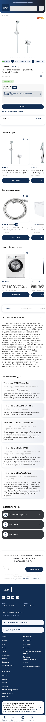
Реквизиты (5, 697)
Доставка (5, 675)
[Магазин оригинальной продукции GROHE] (5, 7)
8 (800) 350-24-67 (29, 605)
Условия (38, 118)
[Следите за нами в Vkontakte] (8, 597)
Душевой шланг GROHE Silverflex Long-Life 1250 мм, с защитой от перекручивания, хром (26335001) (15, 229)
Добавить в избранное (36, 76)
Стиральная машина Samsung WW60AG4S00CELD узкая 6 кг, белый (14, 286)
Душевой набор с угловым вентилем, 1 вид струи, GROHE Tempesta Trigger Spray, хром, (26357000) (15, 172)
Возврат (4, 682)
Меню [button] (22, 720)
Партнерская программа (31, 666)
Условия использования (23, 580)
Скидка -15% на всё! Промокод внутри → (23, 2)
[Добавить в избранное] (23, 139)
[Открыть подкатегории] (10, 15)
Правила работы (7, 693)
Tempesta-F (13, 66)
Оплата (4, 679)
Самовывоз (27, 644)
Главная (4, 720)
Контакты (26, 648)
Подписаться (34, 569)
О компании (27, 641)
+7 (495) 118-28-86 (8, 605)
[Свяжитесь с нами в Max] (13, 597)
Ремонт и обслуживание (10, 690)
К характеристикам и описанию (12, 111)
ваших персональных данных (26, 711)
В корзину (16, 180)
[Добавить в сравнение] (41, 76)
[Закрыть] (40, 707)
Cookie (25, 662)
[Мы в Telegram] (3, 597)
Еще (42, 72)
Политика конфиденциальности (31, 578)
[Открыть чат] (17, 597)
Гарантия (5, 686)
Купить (22, 107)
